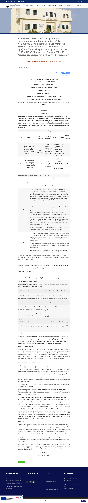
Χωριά (47, 484)
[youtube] (81, 1)
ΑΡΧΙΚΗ (27, 5)
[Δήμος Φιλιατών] (14, 6)
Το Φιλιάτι (48, 479)
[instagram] (78, 1)
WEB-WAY (59, 500)
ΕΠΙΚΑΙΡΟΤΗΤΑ (69, 5)
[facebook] (27, 482)
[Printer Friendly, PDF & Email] (21, 462)
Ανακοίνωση (67, 70)
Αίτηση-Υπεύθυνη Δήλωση (63, 72)
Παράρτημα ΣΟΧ (66, 73)
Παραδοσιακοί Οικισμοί (51, 481)
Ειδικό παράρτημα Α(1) (64, 75)
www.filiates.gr (56, 402)
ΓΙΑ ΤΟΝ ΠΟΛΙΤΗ (41, 5)
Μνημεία (48, 486)
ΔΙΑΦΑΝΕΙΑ (61, 5)
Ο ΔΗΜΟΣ (32, 5)
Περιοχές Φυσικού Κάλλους (52, 489)
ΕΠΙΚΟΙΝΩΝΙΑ (78, 5)
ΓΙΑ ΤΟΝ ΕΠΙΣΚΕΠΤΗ (51, 5)
